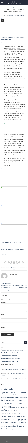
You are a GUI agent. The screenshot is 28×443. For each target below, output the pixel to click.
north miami (13, 419)
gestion (22, 400)
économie (4, 429)
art (2, 395)
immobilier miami (14, 407)
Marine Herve (21, 15)
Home (4, 437)
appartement (21, 392)
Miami (23, 416)
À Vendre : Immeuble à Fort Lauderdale (10, 358)
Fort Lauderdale (10, 400)
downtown (3, 397)
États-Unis (16, 426)
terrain (18, 423)
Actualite (14, 7)
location (3, 416)
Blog (17, 438)
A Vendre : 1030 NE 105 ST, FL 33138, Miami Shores (21, 287)
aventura (10, 395)
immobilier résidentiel (22, 407)
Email (2, 321)
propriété (22, 419)
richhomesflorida (8, 422)
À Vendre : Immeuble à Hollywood (9, 361)
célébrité (22, 395)
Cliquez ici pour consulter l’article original (11, 242)
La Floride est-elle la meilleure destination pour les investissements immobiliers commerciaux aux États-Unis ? (7, 287)
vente (14, 269)
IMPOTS (2, 410)
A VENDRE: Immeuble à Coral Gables (12, 374)
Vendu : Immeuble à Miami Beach (9, 355)
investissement (11, 410)
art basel (5, 395)
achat (3, 389)
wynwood (10, 426)
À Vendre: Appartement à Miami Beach (10, 352)
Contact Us (12, 438)
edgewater (20, 397)
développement (12, 397)
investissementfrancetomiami (12, 413)
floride (4, 400)
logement (11, 416)
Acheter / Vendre (11, 437)
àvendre (22, 426)
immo (19, 403)
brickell (14, 395)
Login (22, 437)
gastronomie (16, 400)
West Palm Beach (4, 426)
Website (3, 327)
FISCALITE (24, 397)
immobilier (6, 406)
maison (17, 416)
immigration (14, 403)
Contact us (3, 42)
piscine (16, 419)
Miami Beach (5, 419)
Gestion (19, 437)
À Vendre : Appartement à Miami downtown (12, 350)
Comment (3, 302)
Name (2, 314)
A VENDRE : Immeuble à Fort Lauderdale (16, 369)
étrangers (11, 429)
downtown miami (23, 267)
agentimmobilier (8, 392)
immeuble (8, 404)
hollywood (2, 403)
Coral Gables (18, 395)
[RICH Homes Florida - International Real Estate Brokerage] (14, 2)
